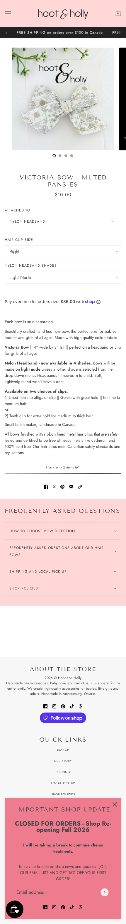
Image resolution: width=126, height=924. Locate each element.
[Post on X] (54, 486)
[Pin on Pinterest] (62, 486)
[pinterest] (63, 906)
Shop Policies (63, 794)
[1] (60, 155)
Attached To (17, 210)
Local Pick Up (63, 783)
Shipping (63, 772)
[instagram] (54, 906)
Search (63, 749)
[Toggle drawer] (8, 13)
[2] (65, 155)
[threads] (80, 906)
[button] (80, 486)
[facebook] (45, 906)
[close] (115, 804)
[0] (54, 155)
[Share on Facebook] (46, 486)
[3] (71, 155)
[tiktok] (71, 906)
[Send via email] (71, 486)
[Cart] (118, 13)
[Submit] (104, 892)
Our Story (63, 761)
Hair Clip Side (19, 239)
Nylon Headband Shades (31, 265)
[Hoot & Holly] (63, 13)
